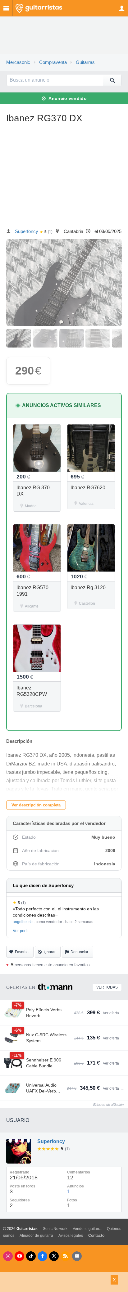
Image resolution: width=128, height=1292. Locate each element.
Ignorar (49, 952)
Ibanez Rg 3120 (88, 587)
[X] (54, 1256)
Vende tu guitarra (87, 1229)
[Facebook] (42, 1256)
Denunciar (79, 952)
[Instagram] (8, 1256)
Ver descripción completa (36, 805)
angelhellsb (23, 922)
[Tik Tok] (31, 1256)
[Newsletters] (77, 1256)
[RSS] (65, 1256)
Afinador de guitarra (36, 1235)
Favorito (22, 952)
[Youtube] (19, 1256)
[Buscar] (112, 80)
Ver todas (107, 987)
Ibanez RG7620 (88, 487)
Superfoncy (26, 231)
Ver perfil (21, 930)
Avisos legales (70, 1235)
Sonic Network (55, 1229)
